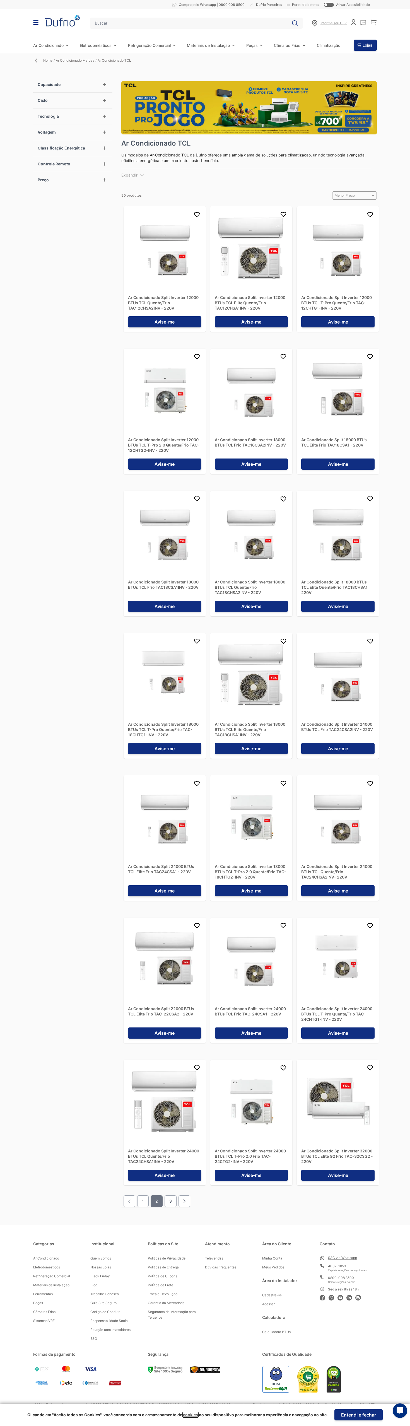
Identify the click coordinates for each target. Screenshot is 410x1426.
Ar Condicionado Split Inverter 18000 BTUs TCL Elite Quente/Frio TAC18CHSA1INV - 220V (250, 729)
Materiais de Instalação (208, 45)
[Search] (295, 23)
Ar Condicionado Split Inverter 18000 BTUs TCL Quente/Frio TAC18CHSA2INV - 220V (250, 587)
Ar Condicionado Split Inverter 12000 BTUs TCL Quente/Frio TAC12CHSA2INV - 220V (163, 302)
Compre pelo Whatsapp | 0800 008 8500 (212, 5)
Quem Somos (100, 1258)
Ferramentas (43, 1294)
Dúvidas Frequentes (220, 1267)
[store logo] (62, 20)
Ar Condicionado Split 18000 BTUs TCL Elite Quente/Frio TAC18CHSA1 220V (334, 587)
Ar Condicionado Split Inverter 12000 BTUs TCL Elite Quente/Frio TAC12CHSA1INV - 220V (250, 302)
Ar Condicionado (48, 45)
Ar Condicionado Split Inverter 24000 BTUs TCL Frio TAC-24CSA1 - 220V (250, 1011)
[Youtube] (341, 1297)
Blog (93, 1285)
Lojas (367, 45)
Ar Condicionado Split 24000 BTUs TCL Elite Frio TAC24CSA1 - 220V (161, 869)
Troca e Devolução (162, 1294)
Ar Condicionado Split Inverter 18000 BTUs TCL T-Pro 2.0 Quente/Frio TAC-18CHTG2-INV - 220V (250, 871)
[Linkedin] (350, 1297)
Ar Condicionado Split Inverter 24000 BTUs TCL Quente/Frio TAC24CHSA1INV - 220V (163, 1156)
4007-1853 (337, 1266)
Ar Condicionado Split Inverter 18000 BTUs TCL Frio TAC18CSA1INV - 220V (163, 585)
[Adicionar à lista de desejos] (197, 215)
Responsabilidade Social (109, 1321)
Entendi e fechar (358, 1415)
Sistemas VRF (44, 1321)
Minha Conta (272, 1258)
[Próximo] (184, 1201)
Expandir (129, 175)
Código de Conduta (105, 1312)
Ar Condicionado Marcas (75, 60)
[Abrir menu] (35, 22)
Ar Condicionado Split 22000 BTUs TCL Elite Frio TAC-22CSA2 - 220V (161, 1011)
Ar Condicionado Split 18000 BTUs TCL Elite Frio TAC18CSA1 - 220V (334, 442)
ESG (93, 1338)
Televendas (214, 1258)
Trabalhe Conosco (104, 1294)
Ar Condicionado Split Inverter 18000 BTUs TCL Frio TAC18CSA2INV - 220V (250, 442)
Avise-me (165, 322)
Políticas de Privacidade (166, 1258)
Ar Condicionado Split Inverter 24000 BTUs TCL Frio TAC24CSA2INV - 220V (337, 727)
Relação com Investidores (110, 1330)
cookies (190, 1414)
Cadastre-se (272, 1295)
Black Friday (100, 1276)
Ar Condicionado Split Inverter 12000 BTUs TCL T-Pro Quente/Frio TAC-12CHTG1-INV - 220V (336, 302)
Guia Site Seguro (103, 1303)
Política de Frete (160, 1285)
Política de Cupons (162, 1276)
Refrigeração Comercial (149, 45)
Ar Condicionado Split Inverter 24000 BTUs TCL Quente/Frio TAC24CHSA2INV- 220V (336, 871)
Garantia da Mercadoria (166, 1303)
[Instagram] (333, 1297)
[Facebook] (324, 1297)
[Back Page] (38, 60)
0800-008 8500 (341, 1278)
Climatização (328, 45)
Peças (252, 45)
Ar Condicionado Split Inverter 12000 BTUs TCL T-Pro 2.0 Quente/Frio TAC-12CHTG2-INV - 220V (163, 445)
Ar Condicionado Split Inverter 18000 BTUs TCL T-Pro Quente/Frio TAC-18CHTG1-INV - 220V (163, 729)
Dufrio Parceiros (269, 5)
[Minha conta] (353, 22)
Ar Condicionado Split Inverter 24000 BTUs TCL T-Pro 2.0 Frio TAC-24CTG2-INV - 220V (250, 1156)
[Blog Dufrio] (359, 1297)
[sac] (363, 22)
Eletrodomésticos (96, 45)
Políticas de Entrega (163, 1267)
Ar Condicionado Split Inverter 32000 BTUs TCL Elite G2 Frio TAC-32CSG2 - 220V (337, 1156)
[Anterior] (129, 1201)
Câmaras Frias (287, 45)
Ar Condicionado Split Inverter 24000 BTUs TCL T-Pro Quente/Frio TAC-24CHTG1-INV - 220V (336, 1014)
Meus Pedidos (273, 1267)
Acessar (268, 1304)
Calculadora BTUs (276, 1332)
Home (47, 60)
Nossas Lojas (100, 1267)
